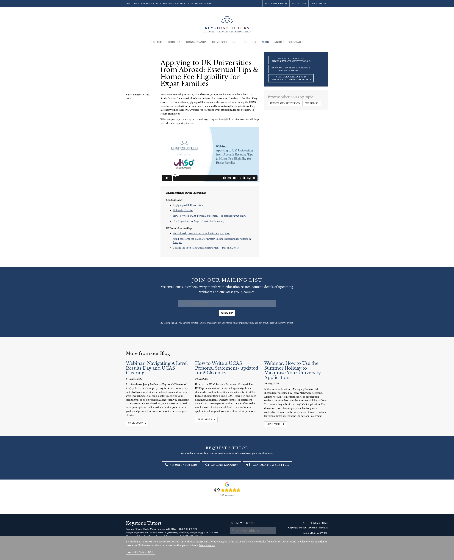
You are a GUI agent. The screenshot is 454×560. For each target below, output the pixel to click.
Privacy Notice (207, 545)
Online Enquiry (224, 464)
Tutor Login (299, 3)
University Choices (183, 210)
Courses (174, 42)
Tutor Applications (276, 3)
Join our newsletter (270, 464)
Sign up (227, 313)
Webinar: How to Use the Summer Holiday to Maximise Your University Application (292, 370)
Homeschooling (224, 42)
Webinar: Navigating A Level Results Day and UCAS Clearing (157, 368)
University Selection (285, 103)
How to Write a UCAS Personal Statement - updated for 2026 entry (209, 215)
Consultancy (196, 42)
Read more (135, 423)
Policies (307, 533)
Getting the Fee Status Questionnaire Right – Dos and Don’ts (206, 247)
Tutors (157, 42)
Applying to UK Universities (188, 205)
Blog (265, 42)
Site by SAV (318, 533)
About (279, 42)
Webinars (312, 103)
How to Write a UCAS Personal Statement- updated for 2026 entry (226, 368)
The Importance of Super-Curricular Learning (198, 221)
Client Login (318, 3)
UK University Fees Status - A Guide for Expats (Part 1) (202, 233)
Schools (249, 42)
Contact (296, 42)
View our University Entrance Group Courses (290, 69)
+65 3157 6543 (205, 3)
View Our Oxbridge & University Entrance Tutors (289, 60)
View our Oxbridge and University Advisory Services (290, 78)
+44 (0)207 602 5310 (145, 3)
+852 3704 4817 (177, 3)
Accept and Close (140, 552)
